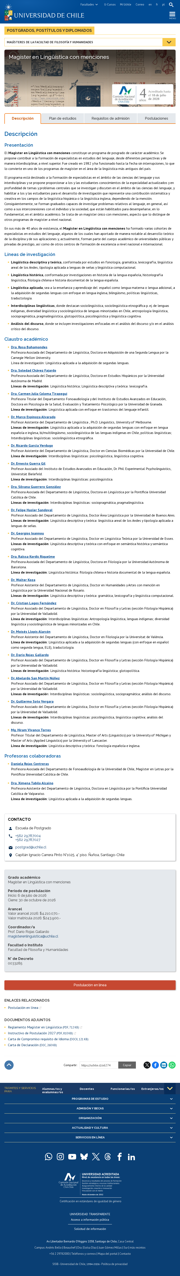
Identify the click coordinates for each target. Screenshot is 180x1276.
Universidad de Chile (72, 1264)
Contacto (125, 1254)
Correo (140, 4)
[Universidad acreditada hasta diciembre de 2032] (90, 1183)
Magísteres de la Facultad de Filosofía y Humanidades (50, 42)
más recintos (138, 1247)
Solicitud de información (90, 1229)
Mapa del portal (107, 1254)
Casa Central (126, 1241)
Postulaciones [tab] (156, 118)
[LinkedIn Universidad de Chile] (131, 1156)
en (150, 4)
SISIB (55, 1264)
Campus (39, 1247)
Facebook (155, 1065)
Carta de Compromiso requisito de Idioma (48, 1039)
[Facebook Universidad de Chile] (119, 1156)
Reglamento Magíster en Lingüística (43, 1027)
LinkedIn (163, 1065)
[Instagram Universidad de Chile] (60, 1156)
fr (157, 4)
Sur (126, 1247)
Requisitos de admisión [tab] (111, 118)
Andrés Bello (54, 1247)
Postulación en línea (90, 985)
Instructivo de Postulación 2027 (40, 1033)
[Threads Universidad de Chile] (107, 1156)
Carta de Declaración (32, 1045)
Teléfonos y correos (83, 1254)
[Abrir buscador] (171, 4)
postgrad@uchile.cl (30, 847)
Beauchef (69, 1247)
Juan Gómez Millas (110, 1247)
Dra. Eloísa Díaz (87, 1247)
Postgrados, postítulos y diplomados (49, 30)
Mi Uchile (125, 4)
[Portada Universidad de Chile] (47, 12)
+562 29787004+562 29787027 (28, 838)
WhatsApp (172, 1065)
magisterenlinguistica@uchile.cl (33, 936)
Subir (9, 1065)
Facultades (87, 4)
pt (163, 4)
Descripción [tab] (23, 118)
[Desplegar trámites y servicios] (170, 1088)
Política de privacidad (114, 1264)
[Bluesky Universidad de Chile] (84, 1156)
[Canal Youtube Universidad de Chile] (72, 1156)
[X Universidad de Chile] (95, 1156)
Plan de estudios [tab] (62, 118)
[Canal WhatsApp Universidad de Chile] (48, 1156)
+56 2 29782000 (59, 1254)
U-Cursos (110, 4)
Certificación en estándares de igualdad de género (90, 1201)
